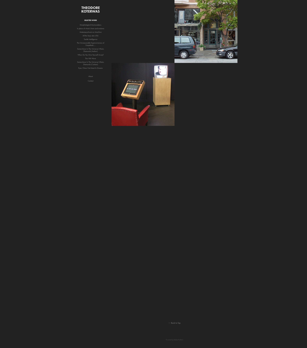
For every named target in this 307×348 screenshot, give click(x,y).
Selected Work (90, 20)
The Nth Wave (90, 58)
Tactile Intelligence (90, 39)
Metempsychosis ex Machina (90, 32)
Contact (90, 81)
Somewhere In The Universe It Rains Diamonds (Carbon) (90, 63)
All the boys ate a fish (90, 36)
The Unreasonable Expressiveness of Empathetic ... (90, 44)
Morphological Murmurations (90, 25)
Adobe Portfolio (178, 340)
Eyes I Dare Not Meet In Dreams (90, 68)
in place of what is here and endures (90, 28)
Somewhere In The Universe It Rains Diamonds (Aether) (90, 50)
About (90, 76)
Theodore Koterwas (91, 10)
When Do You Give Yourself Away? (91, 55)
